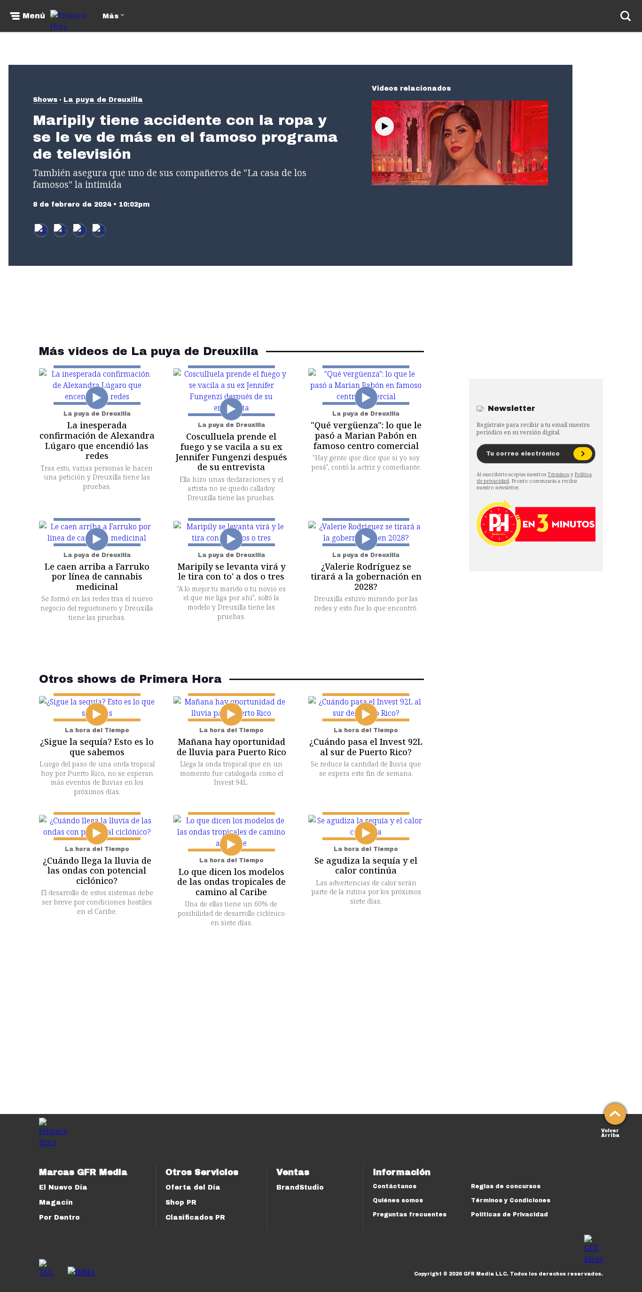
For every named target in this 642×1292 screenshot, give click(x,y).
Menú (34, 16)
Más (110, 16)
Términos (558, 474)
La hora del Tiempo (97, 730)
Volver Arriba (610, 1132)
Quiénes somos (398, 1200)
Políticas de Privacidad (509, 1214)
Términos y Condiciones (510, 1200)
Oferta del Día (192, 1187)
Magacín (56, 1202)
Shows (45, 99)
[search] (625, 16)
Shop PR (180, 1202)
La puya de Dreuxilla (103, 99)
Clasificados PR (195, 1217)
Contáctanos (394, 1186)
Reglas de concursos (505, 1186)
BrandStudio (300, 1187)
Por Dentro (59, 1217)
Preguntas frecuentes (409, 1214)
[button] (60, 230)
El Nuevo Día (63, 1187)
